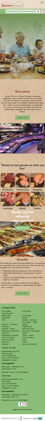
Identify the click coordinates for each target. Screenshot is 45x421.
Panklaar (5, 326)
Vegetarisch (27, 326)
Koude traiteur (28, 337)
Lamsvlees (27, 315)
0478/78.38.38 (13, 358)
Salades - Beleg (8, 329)
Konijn (24, 318)
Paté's (24, 333)
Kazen (24, 342)
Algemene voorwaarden (23, 409)
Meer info (22, 118)
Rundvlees (6, 311)
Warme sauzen (8, 340)
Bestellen (22, 228)
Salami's (5, 333)
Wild (3, 320)
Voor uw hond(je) (29, 344)
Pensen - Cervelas (9, 324)
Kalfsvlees (26, 311)
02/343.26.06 (11, 384)
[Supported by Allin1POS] (33, 419)
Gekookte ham (28, 329)
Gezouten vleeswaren (31, 331)
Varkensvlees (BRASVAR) (7, 314)
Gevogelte (6, 318)
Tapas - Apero (28, 335)
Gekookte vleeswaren (11, 331)
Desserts (5, 342)
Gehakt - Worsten (29, 320)
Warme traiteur (8, 337)
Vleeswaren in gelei (10, 335)
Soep (24, 340)
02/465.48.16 (11, 356)
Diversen (5, 344)
